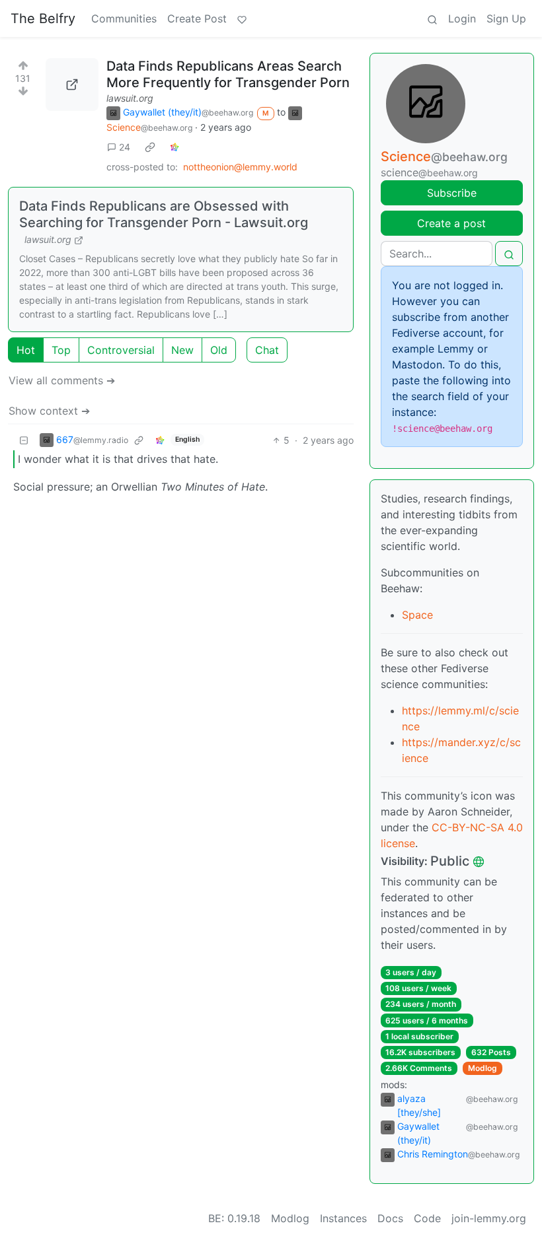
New (182, 350)
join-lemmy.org (488, 1218)
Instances (343, 1218)
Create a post (451, 223)
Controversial (121, 350)
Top (61, 350)
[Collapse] (23, 440)
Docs (390, 1218)
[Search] (432, 18)
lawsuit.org (129, 98)
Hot (26, 350)
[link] (150, 147)
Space (417, 614)
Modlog (482, 1068)
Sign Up (506, 18)
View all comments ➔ (62, 380)
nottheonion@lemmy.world (240, 166)
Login (462, 18)
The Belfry (43, 18)
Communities (124, 18)
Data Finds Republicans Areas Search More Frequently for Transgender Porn (228, 74)
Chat (267, 350)
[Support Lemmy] (242, 18)
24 (124, 147)
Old (218, 350)
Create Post (197, 18)
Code (427, 1218)
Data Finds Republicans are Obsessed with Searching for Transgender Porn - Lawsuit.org (163, 214)
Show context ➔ (49, 410)
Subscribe (452, 192)
